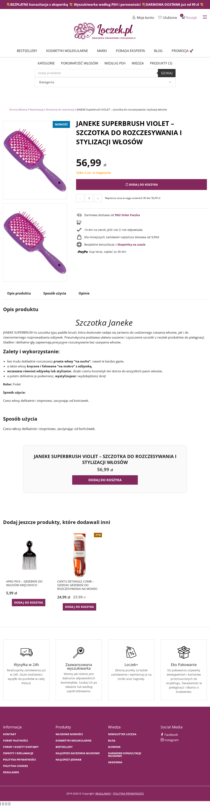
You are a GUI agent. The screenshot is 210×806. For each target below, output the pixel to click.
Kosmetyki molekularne (67, 50)
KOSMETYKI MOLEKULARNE (73, 740)
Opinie (84, 293)
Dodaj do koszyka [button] (105, 480)
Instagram (171, 740)
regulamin (103, 793)
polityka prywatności (128, 793)
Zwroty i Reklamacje (18, 753)
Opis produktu (19, 293)
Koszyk (189, 17)
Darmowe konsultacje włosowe (124, 754)
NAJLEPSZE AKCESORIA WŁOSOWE (78, 753)
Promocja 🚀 (182, 50)
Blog (158, 50)
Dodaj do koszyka (143, 184)
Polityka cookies (15, 766)
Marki (102, 50)
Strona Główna (18, 109)
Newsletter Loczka (122, 734)
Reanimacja (36, 109)
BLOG (111, 740)
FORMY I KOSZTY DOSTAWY (21, 747)
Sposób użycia (54, 293)
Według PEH (115, 63)
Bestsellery (27, 50)
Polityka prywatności (19, 759)
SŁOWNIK (114, 747)
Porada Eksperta (130, 50)
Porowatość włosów (79, 63)
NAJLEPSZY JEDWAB (68, 759)
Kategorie (46, 63)
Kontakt (9, 734)
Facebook (171, 735)
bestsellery (64, 747)
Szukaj (166, 73)
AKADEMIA (115, 762)
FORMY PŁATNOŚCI (15, 740)
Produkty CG (161, 63)
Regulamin (11, 772)
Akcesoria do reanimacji (60, 109)
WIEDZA (138, 63)
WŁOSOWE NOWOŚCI (69, 734)
